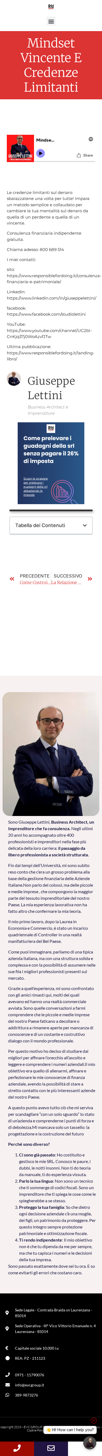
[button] (51, 21)
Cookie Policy (36, 1430)
